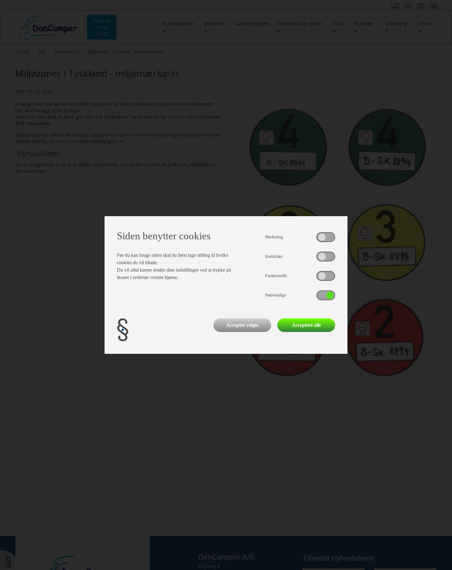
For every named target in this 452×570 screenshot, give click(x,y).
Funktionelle (276, 275)
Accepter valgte (242, 325)
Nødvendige (275, 295)
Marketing (274, 237)
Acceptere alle (306, 325)
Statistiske (274, 256)
